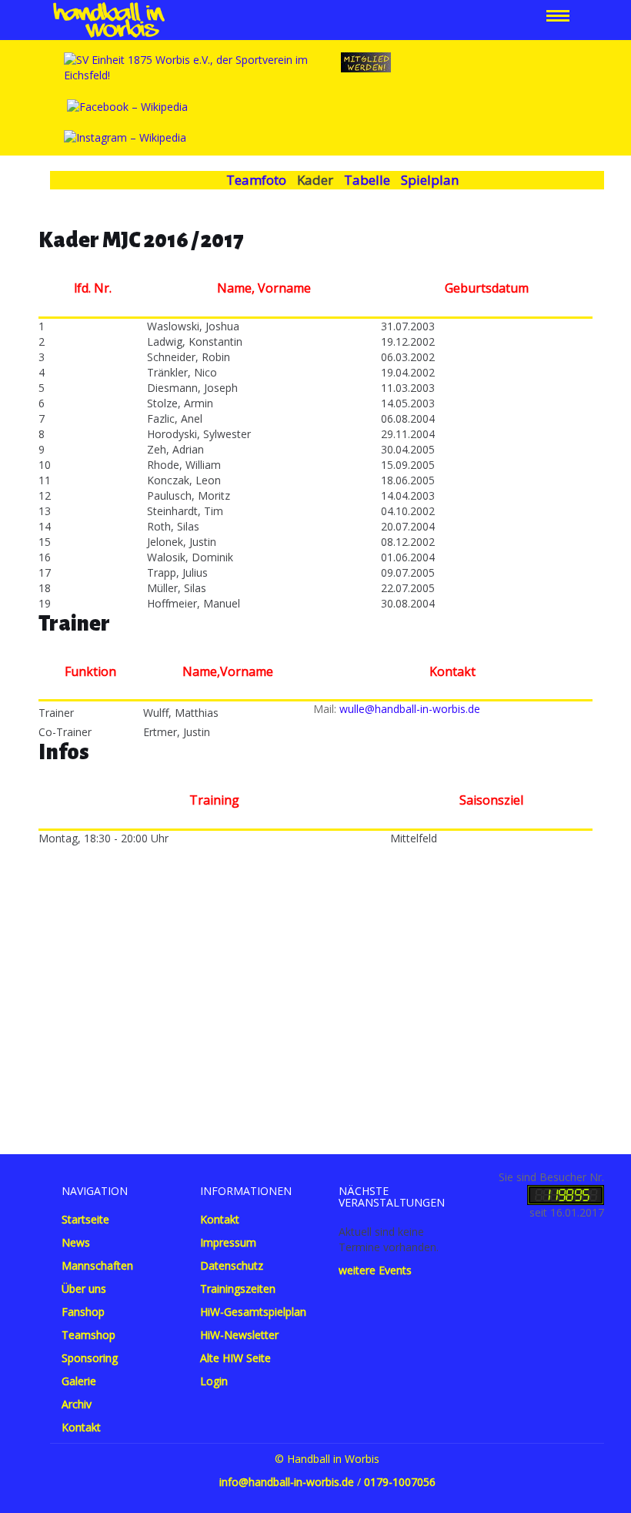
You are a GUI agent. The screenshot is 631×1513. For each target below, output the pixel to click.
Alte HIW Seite (235, 1358)
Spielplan (430, 180)
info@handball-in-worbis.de (286, 1482)
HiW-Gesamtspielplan (253, 1311)
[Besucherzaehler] (565, 1194)
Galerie (79, 1381)
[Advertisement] (315, 992)
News (76, 1242)
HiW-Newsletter (239, 1334)
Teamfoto (256, 180)
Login (214, 1381)
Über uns (84, 1288)
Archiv (77, 1404)
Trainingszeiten (237, 1288)
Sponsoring (90, 1358)
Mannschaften (97, 1265)
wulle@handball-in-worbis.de (409, 708)
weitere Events (375, 1270)
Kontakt (81, 1427)
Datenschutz (231, 1265)
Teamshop (88, 1334)
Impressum (228, 1242)
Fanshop (83, 1311)
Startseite (85, 1219)
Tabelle (367, 180)
